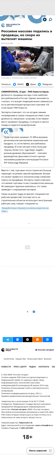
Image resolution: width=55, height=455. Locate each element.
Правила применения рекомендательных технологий (25, 396)
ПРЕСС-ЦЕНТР (20, 367)
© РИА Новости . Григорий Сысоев (12, 78)
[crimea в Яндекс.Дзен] (27, 339)
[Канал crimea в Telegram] (7, 339)
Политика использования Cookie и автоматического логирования (25, 389)
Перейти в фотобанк (30, 78)
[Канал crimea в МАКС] (47, 339)
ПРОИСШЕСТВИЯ (35, 359)
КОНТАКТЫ (43, 367)
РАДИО (32, 367)
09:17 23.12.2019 (7, 43)
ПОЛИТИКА (9, 359)
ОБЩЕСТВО (20, 359)
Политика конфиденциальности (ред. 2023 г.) (21, 393)
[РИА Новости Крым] (10, 25)
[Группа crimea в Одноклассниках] (37, 339)
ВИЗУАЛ (47, 359)
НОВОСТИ (6, 367)
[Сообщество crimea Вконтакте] (17, 339)
